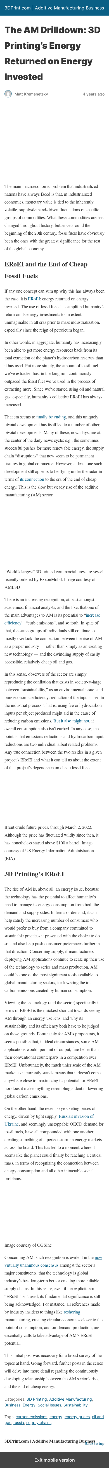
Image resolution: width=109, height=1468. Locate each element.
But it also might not (71, 721)
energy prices (77, 1416)
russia (18, 1422)
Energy (29, 1405)
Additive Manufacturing (70, 1399)
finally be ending (51, 417)
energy (55, 1416)
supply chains (38, 1422)
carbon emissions (31, 1416)
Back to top (95, 1444)
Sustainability (75, 1405)
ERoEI (34, 299)
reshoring (72, 1312)
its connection (32, 479)
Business (12, 1405)
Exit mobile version (54, 1460)
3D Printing (37, 1399)
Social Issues (49, 1405)
